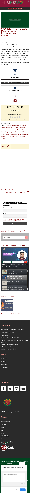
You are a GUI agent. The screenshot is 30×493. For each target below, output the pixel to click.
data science (7, 125)
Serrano (3, 138)
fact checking (22, 127)
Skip (17, 489)
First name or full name (9, 208)
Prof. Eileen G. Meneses (18, 136)
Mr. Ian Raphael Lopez (15, 134)
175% (23, 192)
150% (16, 192)
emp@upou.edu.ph (10, 332)
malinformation (24, 132)
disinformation (15, 125)
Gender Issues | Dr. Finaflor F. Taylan (12, 314)
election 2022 (9, 127)
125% (11, 193)
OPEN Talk (9, 136)
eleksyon (16, 127)
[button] (29, 1)
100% (6, 193)
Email (4, 213)
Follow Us (5, 382)
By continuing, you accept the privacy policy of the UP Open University (14, 220)
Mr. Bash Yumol (5, 134)
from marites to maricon (7, 129)
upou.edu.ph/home (16, 412)
